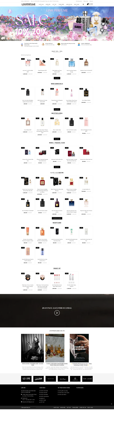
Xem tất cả (57, 78)
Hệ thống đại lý (79, 1)
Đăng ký (91, 1)
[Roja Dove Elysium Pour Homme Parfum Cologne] (71, 203)
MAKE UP (42, 398)
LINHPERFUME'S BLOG (57, 331)
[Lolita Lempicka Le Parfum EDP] (42, 63)
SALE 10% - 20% (57, 51)
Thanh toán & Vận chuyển (64, 392)
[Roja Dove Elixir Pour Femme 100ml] (86, 203)
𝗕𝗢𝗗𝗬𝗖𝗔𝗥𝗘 (57, 223)
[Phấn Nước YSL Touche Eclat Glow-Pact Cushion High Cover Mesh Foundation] (42, 277)
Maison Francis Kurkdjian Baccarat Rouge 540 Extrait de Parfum (42, 191)
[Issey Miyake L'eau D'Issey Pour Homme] (57, 63)
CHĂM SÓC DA (83, 407)
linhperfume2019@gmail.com (28, 401)
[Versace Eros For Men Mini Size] (86, 152)
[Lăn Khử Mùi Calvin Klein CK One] (86, 232)
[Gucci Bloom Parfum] (71, 93)
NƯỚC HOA (56, 407)
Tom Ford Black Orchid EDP (27, 210)
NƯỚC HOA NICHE (44, 396)
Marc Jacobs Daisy (42, 129)
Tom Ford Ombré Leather (57, 129)
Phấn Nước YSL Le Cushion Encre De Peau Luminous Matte (27, 286)
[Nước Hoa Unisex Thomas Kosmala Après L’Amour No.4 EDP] (27, 122)
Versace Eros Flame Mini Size (72, 159)
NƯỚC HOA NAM (44, 390)
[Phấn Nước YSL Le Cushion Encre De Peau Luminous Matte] (27, 277)
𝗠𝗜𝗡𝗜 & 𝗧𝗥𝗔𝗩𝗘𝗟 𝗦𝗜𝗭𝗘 (57, 143)
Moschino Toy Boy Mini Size (42, 159)
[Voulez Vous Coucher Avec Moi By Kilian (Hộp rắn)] (27, 182)
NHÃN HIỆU (62, 407)
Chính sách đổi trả (62, 394)
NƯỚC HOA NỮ (43, 392)
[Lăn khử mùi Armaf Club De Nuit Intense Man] (57, 232)
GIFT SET (42, 402)
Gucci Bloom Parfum (71, 100)
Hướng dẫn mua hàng (63, 390)
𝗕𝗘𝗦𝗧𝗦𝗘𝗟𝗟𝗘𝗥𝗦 (57, 113)
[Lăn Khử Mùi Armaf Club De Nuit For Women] (27, 252)
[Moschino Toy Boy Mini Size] (42, 152)
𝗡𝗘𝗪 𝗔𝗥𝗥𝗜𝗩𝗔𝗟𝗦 (57, 84)
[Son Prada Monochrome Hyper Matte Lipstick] (57, 277)
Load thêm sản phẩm (57, 218)
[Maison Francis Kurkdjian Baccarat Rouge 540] (71, 182)
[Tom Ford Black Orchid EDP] (27, 203)
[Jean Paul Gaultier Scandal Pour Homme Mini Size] (57, 152)
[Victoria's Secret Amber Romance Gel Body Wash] (42, 232)
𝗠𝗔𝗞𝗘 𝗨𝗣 (57, 268)
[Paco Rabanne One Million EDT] (71, 63)
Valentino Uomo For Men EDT (28, 70)
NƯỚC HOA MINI (44, 394)
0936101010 (26, 1)
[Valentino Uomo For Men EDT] (27, 63)
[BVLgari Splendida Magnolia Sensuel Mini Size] (27, 152)
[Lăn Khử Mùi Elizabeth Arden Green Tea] (71, 232)
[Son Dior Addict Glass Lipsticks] (71, 277)
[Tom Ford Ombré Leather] (57, 122)
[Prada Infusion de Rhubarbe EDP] (42, 93)
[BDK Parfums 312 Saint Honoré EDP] (27, 93)
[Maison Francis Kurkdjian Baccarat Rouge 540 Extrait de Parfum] (42, 182)
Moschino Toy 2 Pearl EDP (86, 70)
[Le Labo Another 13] (86, 182)
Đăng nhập (86, 1)
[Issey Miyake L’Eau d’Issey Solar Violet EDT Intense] (57, 93)
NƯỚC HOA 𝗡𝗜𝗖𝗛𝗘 (57, 172)
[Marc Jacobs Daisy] (42, 122)
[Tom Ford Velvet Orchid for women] (57, 203)
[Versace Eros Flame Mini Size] (71, 152)
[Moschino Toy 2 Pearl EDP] (86, 63)
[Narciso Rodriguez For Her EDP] (71, 122)
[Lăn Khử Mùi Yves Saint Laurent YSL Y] (42, 252)
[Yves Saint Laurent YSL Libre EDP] (86, 122)
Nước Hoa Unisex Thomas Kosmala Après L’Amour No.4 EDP (28, 131)
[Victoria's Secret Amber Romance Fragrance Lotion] (27, 232)
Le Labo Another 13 (86, 189)
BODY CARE (43, 400)
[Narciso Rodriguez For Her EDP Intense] (86, 93)
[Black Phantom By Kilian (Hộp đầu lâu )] (57, 182)
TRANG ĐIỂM (75, 407)
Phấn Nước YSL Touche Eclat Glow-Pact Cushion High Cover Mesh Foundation (42, 286)
